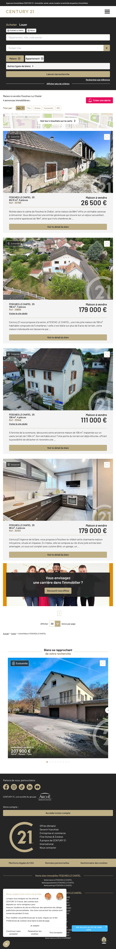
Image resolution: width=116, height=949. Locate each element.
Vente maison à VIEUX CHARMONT (58, 938)
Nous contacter (48, 847)
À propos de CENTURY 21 (53, 840)
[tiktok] (22, 787)
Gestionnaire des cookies (94, 862)
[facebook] (6, 787)
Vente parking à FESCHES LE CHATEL (58, 885)
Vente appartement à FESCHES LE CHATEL (58, 883)
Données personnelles (57, 862)
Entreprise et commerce (53, 833)
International (46, 843)
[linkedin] (30, 787)
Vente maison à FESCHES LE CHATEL (58, 880)
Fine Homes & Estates (51, 836)
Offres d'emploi (48, 825)
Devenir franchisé (49, 829)
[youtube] (37, 787)
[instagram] (14, 787)
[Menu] (107, 11)
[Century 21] (20, 11)
